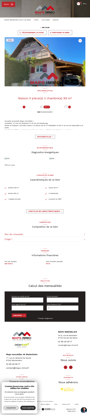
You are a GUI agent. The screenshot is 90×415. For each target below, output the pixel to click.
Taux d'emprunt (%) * (54, 304)
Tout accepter (28, 408)
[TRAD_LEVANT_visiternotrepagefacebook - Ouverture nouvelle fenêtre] (65, 367)
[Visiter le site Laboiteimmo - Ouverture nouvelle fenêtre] (48, 409)
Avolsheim (46, 20)
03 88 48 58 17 (65, 341)
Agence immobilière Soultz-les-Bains (17, 20)
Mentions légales (45, 404)
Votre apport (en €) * (19, 304)
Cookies (77, 404)
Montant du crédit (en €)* (21, 296)
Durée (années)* (52, 296)
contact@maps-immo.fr (68, 345)
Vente (37, 20)
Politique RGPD (66, 404)
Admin (56, 404)
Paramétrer (11, 408)
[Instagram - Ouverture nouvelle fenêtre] (71, 367)
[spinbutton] (62, 308)
